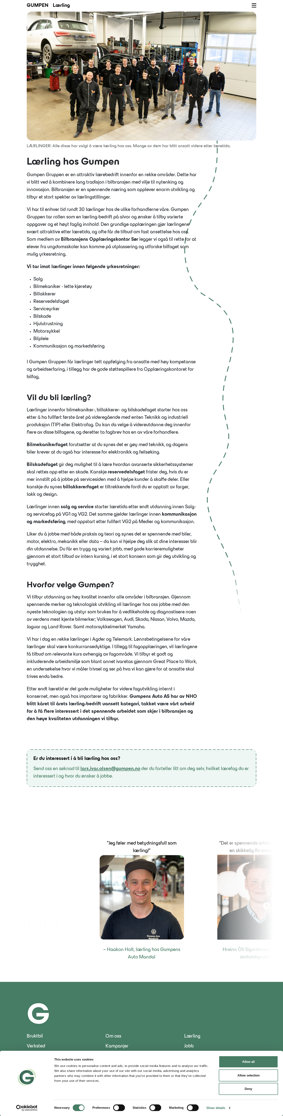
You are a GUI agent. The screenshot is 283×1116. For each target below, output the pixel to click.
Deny (248, 1089)
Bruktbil (35, 1036)
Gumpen (37, 6)
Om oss (113, 1036)
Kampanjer (116, 1046)
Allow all (248, 1061)
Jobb (189, 1046)
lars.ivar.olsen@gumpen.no (110, 769)
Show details (215, 1108)
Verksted (36, 1046)
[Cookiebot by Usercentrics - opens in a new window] (27, 1108)
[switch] (119, 1107)
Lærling (192, 1036)
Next (264, 904)
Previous (18, 904)
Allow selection (248, 1075)
